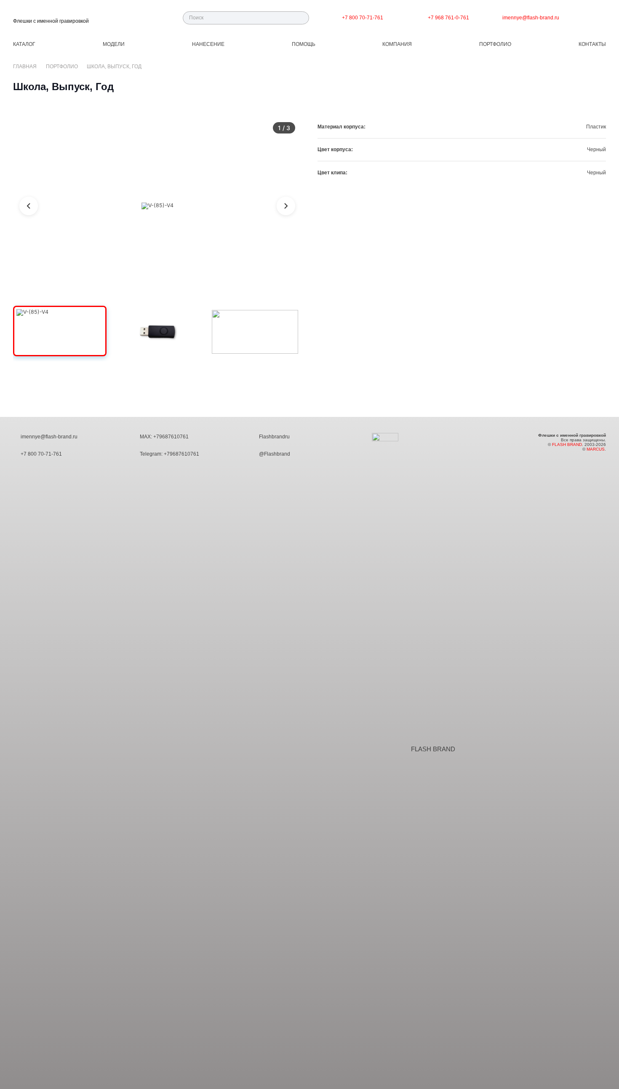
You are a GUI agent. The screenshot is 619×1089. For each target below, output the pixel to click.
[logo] (51, 14)
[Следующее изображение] (286, 206)
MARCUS (596, 449)
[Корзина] (596, 18)
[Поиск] (302, 17)
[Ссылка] (413, 17)
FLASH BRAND (433, 749)
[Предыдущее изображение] (28, 206)
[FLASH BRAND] (391, 749)
